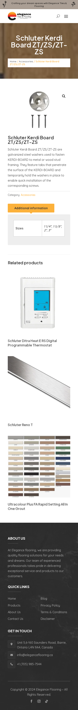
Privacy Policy (50, 605)
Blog (44, 598)
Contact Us (15, 619)
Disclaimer (48, 619)
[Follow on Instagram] (39, 701)
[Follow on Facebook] (31, 701)
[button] (63, 96)
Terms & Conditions (54, 612)
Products (14, 605)
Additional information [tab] (31, 208)
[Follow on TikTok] (47, 701)
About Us (14, 612)
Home (13, 61)
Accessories (26, 61)
